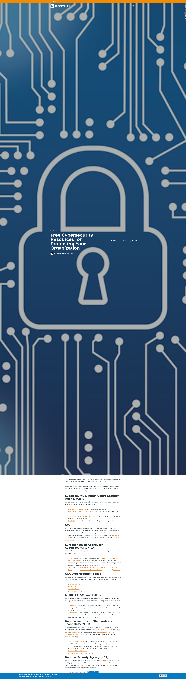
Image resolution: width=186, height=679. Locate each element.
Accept (156, 676)
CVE (66, 528)
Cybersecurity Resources (75, 509)
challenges (116, 570)
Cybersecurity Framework (76, 641)
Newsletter (125, 6)
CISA (66, 502)
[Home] (60, 6)
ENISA (67, 551)
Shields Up (71, 521)
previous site (69, 540)
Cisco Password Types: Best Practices (79, 672)
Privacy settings (93, 672)
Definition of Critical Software (77, 651)
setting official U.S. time (105, 630)
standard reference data (72, 632)
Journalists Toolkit (73, 589)
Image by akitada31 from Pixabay (185, 11)
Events (70, 570)
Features (96, 6)
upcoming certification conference (91, 570)
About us (117, 6)
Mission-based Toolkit (75, 591)
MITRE (101, 598)
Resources (110, 6)
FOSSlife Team (60, 253)
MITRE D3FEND (72, 612)
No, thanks (163, 676)
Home (85, 6)
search (67, 537)
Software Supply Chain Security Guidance (81, 653)
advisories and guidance (109, 660)
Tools (69, 567)
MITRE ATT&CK (72, 605)
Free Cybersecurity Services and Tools (80, 511)
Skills (103, 6)
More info (48, 676)
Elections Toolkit (73, 586)
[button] (113, 240)
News (90, 6)
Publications (72, 558)
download (114, 535)
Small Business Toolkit (75, 584)
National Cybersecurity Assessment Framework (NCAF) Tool (98, 567)
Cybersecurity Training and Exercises (79, 516)
